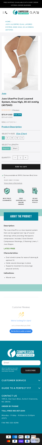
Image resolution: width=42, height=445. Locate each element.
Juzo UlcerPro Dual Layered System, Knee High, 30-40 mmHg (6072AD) (19, 27)
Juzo (4, 94)
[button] (3, 12)
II (7, 138)
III (12, 138)
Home (7, 21)
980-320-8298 (12, 423)
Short (15, 148)
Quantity (6, 157)
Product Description (12, 127)
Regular (6, 148)
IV (17, 138)
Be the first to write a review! (21, 331)
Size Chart (21, 134)
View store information (13, 183)
